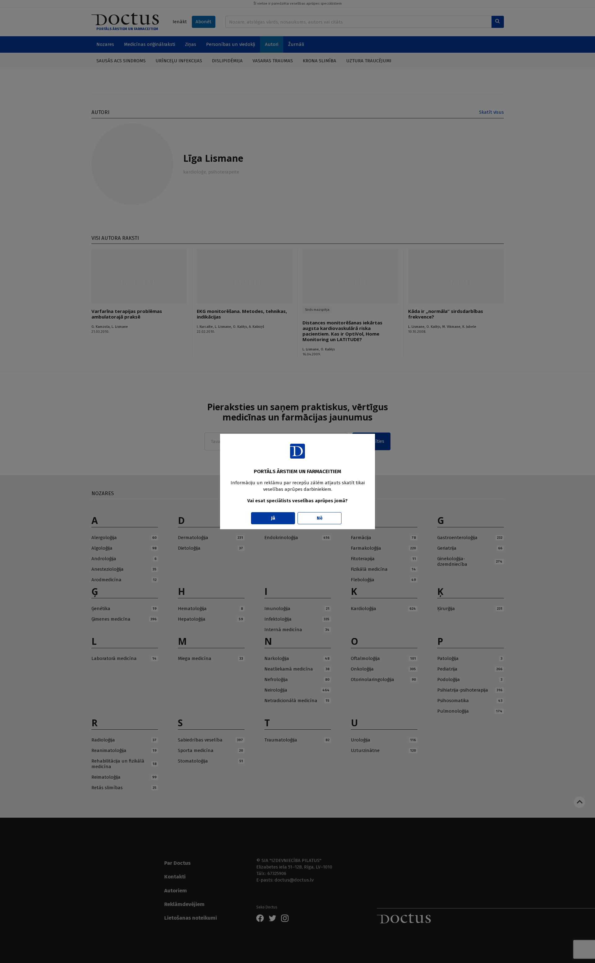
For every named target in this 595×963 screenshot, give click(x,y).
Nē (320, 518)
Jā (273, 518)
